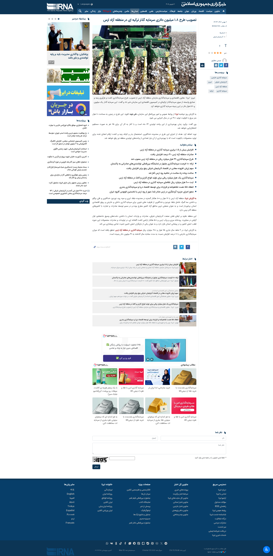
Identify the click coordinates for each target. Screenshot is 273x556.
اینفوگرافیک (145, 510)
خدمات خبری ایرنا (219, 535)
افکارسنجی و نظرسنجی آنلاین (138, 490)
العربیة (72, 498)
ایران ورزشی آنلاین (105, 510)
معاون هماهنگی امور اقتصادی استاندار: (165, 290)
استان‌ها (134, 11)
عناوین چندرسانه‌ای (180, 514)
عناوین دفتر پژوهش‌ (180, 510)
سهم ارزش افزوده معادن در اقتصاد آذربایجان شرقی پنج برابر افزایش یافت (160, 168)
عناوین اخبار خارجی (180, 506)
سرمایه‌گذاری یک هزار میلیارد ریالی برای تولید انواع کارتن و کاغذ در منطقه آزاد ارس (156, 178)
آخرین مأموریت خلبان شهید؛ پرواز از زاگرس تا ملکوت (67, 156)
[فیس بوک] (125, 543)
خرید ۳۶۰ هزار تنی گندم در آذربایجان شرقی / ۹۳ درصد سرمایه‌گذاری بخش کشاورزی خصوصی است (68, 192)
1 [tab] (58, 19)
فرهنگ (172, 11)
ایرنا (203, 4)
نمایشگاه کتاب (144, 502)
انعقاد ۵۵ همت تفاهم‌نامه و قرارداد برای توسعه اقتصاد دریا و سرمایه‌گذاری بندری (156, 187)
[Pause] (148, 359)
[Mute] (152, 359)
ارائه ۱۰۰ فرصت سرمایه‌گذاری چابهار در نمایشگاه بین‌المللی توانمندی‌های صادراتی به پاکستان (152, 164)
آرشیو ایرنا (222, 498)
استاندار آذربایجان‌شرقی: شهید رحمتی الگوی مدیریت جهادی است (70, 150)
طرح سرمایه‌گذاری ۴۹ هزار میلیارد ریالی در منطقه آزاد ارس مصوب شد (162, 159)
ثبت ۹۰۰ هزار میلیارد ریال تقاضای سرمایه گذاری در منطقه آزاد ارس (164, 182)
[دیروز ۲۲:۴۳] (68, 36)
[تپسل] (104, 336)
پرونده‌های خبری (181, 490)
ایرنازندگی (108, 490)
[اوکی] (116, 543)
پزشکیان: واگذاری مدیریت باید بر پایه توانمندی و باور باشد (69, 56)
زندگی (93, 11)
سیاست (209, 11)
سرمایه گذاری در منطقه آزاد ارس (128, 230)
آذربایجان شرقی (218, 37)
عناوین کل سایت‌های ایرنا (178, 498)
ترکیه (211, 91)
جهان (187, 11)
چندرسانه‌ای (117, 11)
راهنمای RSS (220, 506)
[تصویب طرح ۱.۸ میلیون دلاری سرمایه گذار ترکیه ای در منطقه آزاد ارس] (144, 60)
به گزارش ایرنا (190, 198)
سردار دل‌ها (145, 494)
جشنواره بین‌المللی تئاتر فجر (139, 523)
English (70, 494)
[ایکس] (161, 543)
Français (70, 523)
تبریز (210, 82)
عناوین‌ (217, 11)
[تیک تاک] (121, 543)
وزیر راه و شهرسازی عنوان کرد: (168, 317)
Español (70, 510)
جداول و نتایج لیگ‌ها (141, 514)
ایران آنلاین (108, 502)
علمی (151, 11)
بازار (99, 11)
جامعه (180, 11)
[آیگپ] (143, 543)
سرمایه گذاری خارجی (219, 77)
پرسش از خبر (145, 506)
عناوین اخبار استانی (180, 502)
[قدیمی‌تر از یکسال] (187, 268)
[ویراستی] (130, 543)
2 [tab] (55, 19)
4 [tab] (49, 19)
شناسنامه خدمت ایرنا (218, 514)
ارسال (96, 466)
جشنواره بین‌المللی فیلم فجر (139, 498)
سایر (86, 11)
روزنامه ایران (107, 494)
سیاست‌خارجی (161, 11)
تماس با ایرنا (221, 494)
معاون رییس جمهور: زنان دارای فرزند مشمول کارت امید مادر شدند (68, 184)
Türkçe (71, 506)
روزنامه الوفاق (107, 498)
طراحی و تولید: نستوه (214, 552)
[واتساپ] (107, 543)
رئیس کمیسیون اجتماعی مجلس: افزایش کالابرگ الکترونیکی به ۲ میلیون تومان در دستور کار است (68, 142)
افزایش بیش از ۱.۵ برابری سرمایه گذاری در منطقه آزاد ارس (167, 150)
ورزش (193, 11)
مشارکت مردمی (220, 523)
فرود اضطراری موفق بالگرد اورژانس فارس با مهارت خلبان (68, 127)
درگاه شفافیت (220, 519)
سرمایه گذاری (222, 91)
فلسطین (143, 11)
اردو (72, 519)
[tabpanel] (68, 44)
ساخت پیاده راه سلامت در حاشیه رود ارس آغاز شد (171, 173)
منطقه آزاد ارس (221, 86)
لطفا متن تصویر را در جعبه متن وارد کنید (210, 458)
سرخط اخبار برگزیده (180, 494)
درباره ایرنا (222, 490)
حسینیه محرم (145, 519)
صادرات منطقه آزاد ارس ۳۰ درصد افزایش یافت (172, 155)
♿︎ (267, 549)
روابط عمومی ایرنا (219, 510)
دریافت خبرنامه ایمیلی (217, 531)
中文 (72, 490)
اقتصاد (201, 11)
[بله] (148, 543)
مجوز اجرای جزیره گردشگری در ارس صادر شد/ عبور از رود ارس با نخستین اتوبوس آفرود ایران (151, 192)
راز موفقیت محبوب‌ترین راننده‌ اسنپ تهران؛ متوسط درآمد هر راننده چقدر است (68, 134)
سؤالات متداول (220, 502)
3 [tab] (52, 19)
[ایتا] (139, 543)
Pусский (70, 514)
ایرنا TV (106, 11)
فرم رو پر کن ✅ (123, 358)
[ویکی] (111, 543)
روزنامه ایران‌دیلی (105, 506)
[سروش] (134, 543)
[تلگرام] (166, 543)
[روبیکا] (157, 543)
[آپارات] (152, 543)
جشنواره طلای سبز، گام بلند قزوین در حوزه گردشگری (67, 162)
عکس (126, 11)
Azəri (71, 502)
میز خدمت (222, 527)
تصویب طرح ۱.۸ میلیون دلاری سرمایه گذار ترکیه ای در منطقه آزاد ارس (149, 20)
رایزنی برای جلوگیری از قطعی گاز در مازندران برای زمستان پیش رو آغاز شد (68, 176)
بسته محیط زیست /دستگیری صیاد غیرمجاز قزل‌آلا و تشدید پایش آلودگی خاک (67, 168)
